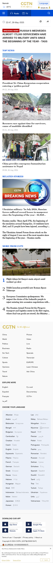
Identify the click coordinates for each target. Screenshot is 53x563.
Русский (29, 387)
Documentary (31, 392)
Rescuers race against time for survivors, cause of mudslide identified (24, 124)
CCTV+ (29, 396)
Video (28, 339)
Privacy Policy (6, 560)
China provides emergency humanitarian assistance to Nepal (24, 165)
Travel (4, 371)
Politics (5, 344)
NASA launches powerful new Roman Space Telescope (26, 289)
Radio (16, 13)
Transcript (30, 357)
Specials (29, 353)
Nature (4, 376)
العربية (4, 401)
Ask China (30, 371)
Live (28, 344)
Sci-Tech (5, 353)
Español (5, 392)
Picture (29, 334)
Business (6, 348)
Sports (4, 362)
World (4, 339)
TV (27, 13)
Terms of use (7, 537)
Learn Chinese (32, 367)
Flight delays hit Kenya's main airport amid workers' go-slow (25, 280)
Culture (5, 357)
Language (43, 3)
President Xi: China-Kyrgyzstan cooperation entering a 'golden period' (25, 84)
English (5, 387)
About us (38, 537)
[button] (6, 117)
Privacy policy (28, 537)
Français (5, 396)
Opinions (5, 367)
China (4, 334)
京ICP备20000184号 (29, 541)
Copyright (17, 537)
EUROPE (30, 362)
